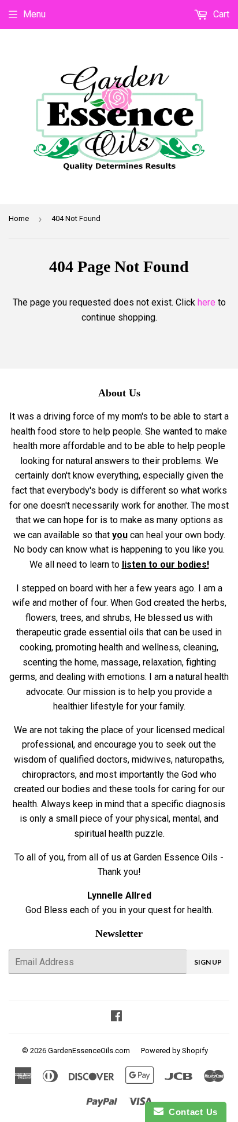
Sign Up (208, 962)
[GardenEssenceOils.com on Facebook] (116, 1016)
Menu (34, 14)
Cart (220, 14)
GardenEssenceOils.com (89, 1050)
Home (19, 218)
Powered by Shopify (174, 1050)
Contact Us (190, 1112)
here (206, 302)
